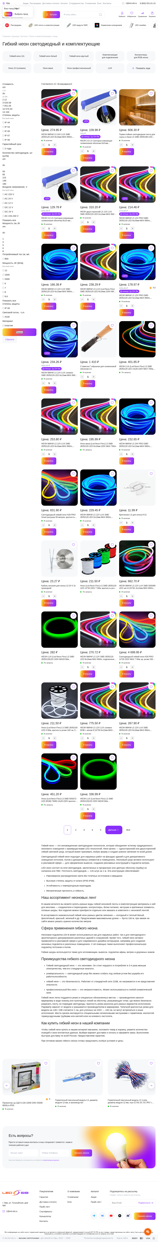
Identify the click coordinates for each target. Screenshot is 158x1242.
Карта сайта (122, 1238)
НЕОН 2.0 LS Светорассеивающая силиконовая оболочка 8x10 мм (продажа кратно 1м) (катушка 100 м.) (58, 219)
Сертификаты (46, 1212)
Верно (8, 14)
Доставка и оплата (50, 3)
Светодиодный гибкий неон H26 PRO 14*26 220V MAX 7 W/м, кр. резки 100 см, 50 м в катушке (136, 658)
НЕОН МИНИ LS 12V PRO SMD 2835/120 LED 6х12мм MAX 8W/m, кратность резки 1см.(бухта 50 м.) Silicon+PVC (134, 296)
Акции (26, 3)
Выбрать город (21, 14)
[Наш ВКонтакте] (102, 1216)
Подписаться (144, 1203)
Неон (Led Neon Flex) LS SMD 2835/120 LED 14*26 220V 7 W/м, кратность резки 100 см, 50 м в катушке (98, 587)
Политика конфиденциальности (98, 1238)
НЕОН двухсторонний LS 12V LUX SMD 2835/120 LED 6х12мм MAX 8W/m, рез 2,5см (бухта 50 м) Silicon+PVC (98, 213)
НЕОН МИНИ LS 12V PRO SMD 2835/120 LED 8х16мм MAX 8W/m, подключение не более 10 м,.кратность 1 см (137, 219)
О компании (90, 3)
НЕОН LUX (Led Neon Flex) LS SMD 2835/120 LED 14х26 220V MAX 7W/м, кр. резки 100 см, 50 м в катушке (136, 367)
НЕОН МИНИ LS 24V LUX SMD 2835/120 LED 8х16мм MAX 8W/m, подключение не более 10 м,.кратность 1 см (59, 135)
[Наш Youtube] (111, 1216)
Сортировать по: (49, 84)
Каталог (64, 3)
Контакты (107, 3)
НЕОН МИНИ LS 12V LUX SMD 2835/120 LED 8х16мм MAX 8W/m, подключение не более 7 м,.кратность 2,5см (58, 445)
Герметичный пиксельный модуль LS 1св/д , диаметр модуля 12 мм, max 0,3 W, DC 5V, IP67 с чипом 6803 (130, 1101)
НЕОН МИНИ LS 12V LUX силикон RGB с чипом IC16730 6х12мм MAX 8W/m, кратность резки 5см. (96, 729)
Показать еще (143, 68)
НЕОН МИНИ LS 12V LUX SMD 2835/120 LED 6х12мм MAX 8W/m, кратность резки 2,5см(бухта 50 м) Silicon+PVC (56, 290)
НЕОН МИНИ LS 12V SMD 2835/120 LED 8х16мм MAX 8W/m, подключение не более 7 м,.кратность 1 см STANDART (97, 658)
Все (128, 830)
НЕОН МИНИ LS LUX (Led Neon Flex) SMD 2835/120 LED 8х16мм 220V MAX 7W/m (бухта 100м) (97, 290)
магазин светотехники (29, 1238)
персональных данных (51, 1160)
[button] (7, 1085)
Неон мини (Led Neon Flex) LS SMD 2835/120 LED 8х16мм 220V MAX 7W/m (98, 445)
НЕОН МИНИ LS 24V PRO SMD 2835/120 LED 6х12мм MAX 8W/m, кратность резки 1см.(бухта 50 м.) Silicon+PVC (134, 445)
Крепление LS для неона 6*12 (133, 515)
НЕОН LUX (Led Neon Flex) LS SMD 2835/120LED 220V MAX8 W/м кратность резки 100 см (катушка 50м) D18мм (97, 800)
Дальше (112, 830)
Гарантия (44, 1197)
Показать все (9, 220)
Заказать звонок (81, 1153)
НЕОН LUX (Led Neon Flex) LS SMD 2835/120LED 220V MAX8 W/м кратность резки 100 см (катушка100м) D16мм (58, 658)
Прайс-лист (45, 1207)
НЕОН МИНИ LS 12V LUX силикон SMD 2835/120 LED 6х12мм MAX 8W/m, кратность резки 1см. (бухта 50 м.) (59, 374)
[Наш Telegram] (94, 1216)
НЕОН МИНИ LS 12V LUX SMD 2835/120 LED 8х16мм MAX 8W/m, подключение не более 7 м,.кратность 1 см (137, 729)
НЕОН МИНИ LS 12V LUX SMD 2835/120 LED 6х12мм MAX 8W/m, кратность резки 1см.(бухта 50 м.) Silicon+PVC (95, 516)
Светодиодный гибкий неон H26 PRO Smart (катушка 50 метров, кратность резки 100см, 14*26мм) (58, 516)
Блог (99, 3)
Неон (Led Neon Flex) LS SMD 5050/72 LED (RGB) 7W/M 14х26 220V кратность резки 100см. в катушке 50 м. (59, 800)
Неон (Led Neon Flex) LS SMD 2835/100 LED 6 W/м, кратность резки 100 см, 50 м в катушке (59, 729)
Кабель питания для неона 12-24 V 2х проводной (58, 587)
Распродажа (35, 3)
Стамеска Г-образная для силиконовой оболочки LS (98, 367)
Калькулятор (45, 1216)
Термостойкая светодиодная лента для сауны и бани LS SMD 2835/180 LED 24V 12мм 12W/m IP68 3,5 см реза (137, 135)
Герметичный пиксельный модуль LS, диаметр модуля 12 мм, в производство (76, 1101)
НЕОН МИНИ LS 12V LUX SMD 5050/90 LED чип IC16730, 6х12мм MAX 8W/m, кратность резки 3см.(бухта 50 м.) (137, 587)
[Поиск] (100, 14)
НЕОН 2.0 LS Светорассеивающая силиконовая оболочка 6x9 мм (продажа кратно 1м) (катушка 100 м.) (97, 142)
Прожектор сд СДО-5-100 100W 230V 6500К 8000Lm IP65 (22, 1104)
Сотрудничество (76, 3)
